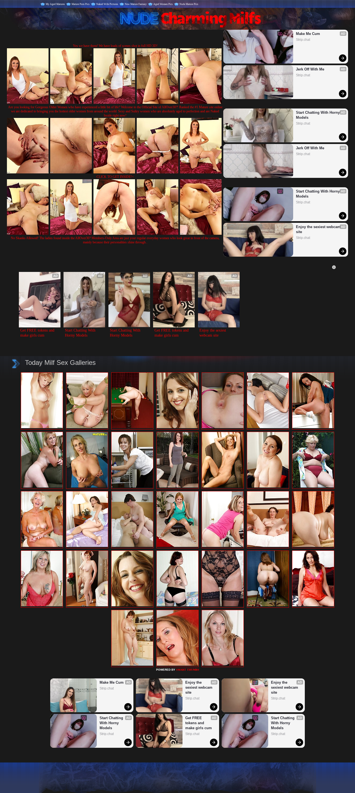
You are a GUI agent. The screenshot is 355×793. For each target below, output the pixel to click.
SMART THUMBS (187, 669)
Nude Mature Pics (188, 4)
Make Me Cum (308, 34)
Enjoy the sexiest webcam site (319, 229)
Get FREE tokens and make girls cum (37, 332)
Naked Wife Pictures (107, 4)
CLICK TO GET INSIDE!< (115, 177)
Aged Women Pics (163, 4)
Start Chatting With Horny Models (318, 115)
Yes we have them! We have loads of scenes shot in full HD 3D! (115, 46)
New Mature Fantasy (136, 4)
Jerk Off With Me (310, 69)
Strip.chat (303, 40)
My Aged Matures (55, 4)
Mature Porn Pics (81, 4)
